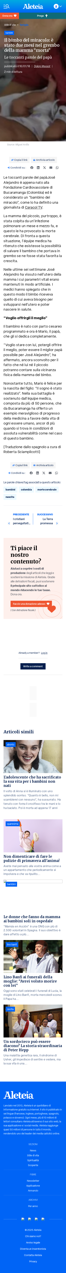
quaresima (12, 823)
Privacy (33, 1261)
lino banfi (12, 944)
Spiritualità (33, 1160)
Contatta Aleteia (33, 1255)
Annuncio (33, 1190)
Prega (40, 15)
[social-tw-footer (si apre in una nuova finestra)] (36, 1219)
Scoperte (33, 1165)
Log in (44, 652)
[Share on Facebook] (31, 167)
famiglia (24, 24)
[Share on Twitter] (44, 167)
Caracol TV (33, 207)
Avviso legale (33, 1242)
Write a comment (33, 666)
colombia (26, 489)
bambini (10, 489)
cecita (10, 1009)
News (33, 1150)
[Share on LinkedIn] (38, 167)
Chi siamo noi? (33, 1236)
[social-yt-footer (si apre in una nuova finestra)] (23, 1219)
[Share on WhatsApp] (57, 167)
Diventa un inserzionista (33, 1248)
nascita (10, 497)
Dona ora (7, 15)
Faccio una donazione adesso (29, 603)
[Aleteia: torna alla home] (33, 6)
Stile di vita (10, 24)
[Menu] (11, 6)
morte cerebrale (46, 489)
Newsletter (33, 1180)
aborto (10, 744)
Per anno (33, 1206)
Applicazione (33, 1185)
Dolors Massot (42, 66)
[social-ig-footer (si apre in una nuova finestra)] (43, 1219)
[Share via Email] (50, 167)
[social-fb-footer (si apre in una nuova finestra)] (29, 1219)
